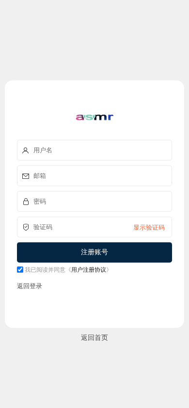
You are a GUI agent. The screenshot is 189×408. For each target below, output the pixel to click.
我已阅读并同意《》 (67, 269)
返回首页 (94, 337)
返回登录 (29, 285)
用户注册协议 (88, 269)
